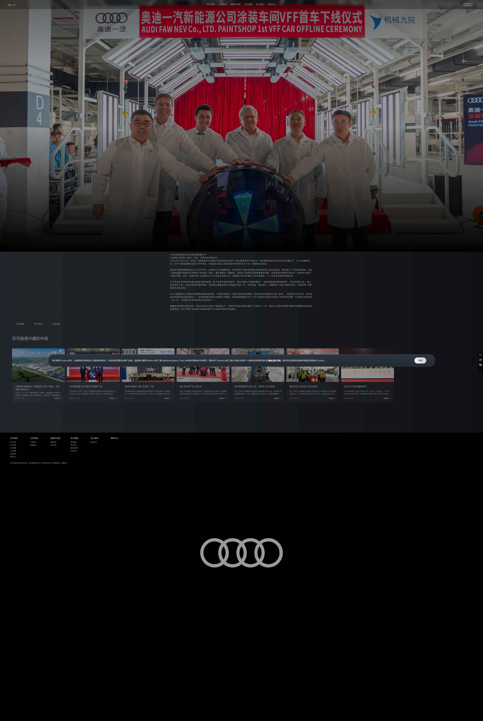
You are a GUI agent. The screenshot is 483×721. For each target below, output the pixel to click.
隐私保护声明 (275, 360)
